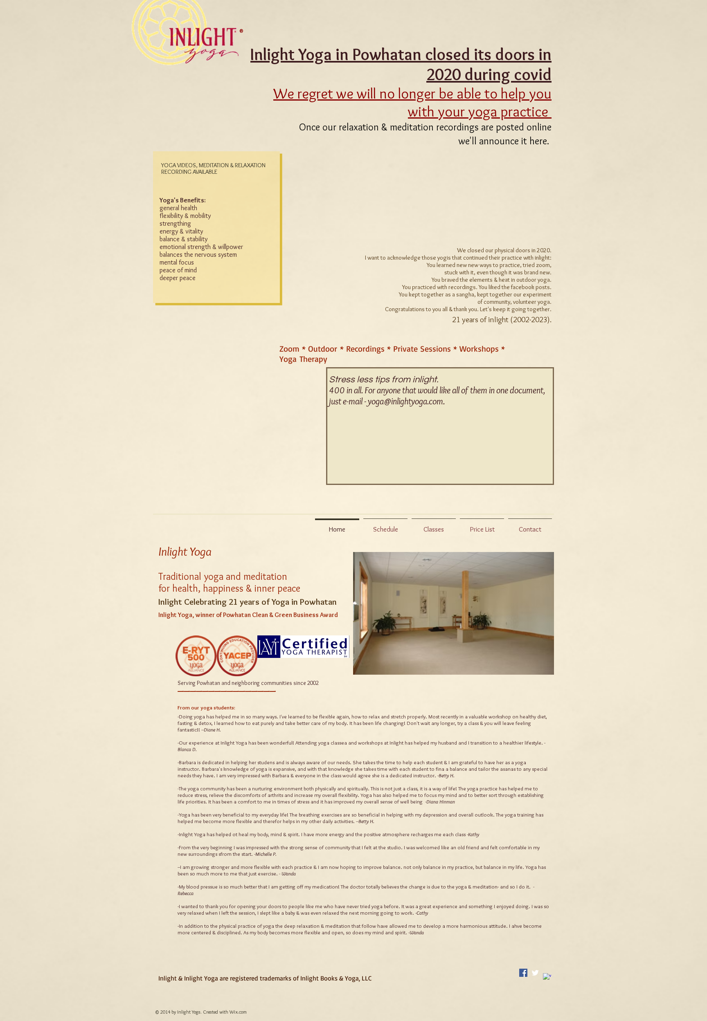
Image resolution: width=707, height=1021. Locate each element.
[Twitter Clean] (535, 973)
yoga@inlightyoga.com (405, 401)
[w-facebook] (547, 977)
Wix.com (238, 1012)
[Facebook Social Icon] (523, 973)
